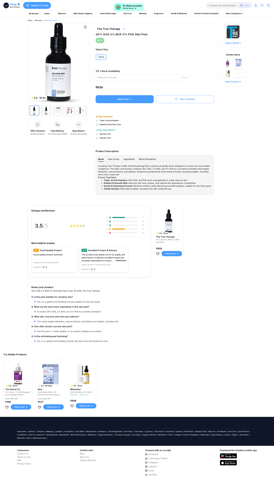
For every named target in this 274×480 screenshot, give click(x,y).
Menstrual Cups (39, 438)
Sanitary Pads (200, 431)
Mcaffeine (162, 435)
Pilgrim (234, 435)
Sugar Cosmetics (105, 435)
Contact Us (22, 453)
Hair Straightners (115, 431)
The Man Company (122, 435)
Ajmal (29, 438)
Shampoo (102, 431)
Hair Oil (32, 435)
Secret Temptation (191, 435)
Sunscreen (21, 431)
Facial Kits (170, 431)
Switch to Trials (39, 5)
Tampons (40, 431)
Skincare (38, 20)
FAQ (19, 460)
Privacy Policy (24, 463)
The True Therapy (108, 28)
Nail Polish (188, 431)
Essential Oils (52, 435)
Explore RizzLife (88, 460)
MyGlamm (92, 435)
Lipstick (31, 431)
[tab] (101, 159)
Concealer (138, 431)
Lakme (227, 435)
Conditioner (22, 435)
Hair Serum (159, 431)
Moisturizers (91, 431)
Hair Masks (221, 431)
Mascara (211, 431)
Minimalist (205, 435)
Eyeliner (179, 431)
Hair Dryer (128, 431)
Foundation (68, 431)
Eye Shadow (243, 431)
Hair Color (232, 431)
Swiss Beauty (216, 435)
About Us (84, 457)
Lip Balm (58, 431)
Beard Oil (40, 435)
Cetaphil (177, 435)
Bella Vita (21, 438)
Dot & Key (136, 435)
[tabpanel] (155, 177)
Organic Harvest (149, 435)
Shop (30, 20)
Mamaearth (64, 435)
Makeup (49, 431)
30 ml (101, 57)
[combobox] (229, 5)
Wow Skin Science (78, 435)
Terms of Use (24, 457)
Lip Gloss (149, 431)
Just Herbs (243, 435)
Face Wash (79, 431)
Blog (82, 453)
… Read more (120, 260)
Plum (170, 435)
